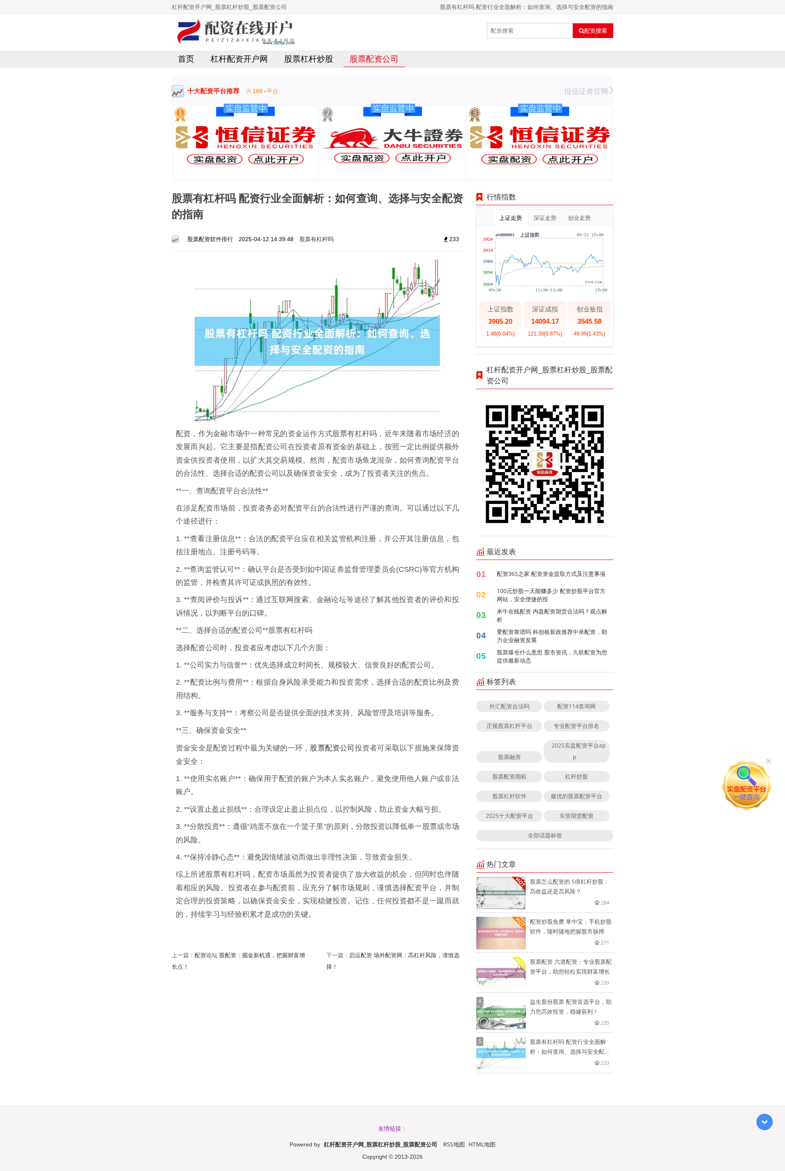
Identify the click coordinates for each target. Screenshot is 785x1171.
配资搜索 (595, 30)
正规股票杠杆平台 (509, 726)
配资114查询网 (576, 706)
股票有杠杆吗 (316, 239)
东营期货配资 (576, 815)
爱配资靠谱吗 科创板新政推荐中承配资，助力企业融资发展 (552, 636)
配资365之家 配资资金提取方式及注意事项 (551, 574)
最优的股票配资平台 (576, 796)
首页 (186, 58)
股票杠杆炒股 (308, 58)
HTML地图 (482, 1144)
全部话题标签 (545, 835)
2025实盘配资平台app (579, 751)
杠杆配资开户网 (239, 58)
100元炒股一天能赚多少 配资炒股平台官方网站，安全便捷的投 (551, 595)
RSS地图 (454, 1144)
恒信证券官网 (586, 91)
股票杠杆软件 (509, 796)
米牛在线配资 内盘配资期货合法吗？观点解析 (552, 615)
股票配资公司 (374, 58)
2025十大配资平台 (509, 815)
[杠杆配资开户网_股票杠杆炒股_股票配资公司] (234, 30)
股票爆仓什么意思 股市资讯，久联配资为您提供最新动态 (552, 656)
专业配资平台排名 (576, 726)
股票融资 (509, 757)
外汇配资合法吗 (509, 706)
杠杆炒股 (576, 776)
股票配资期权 (509, 776)
